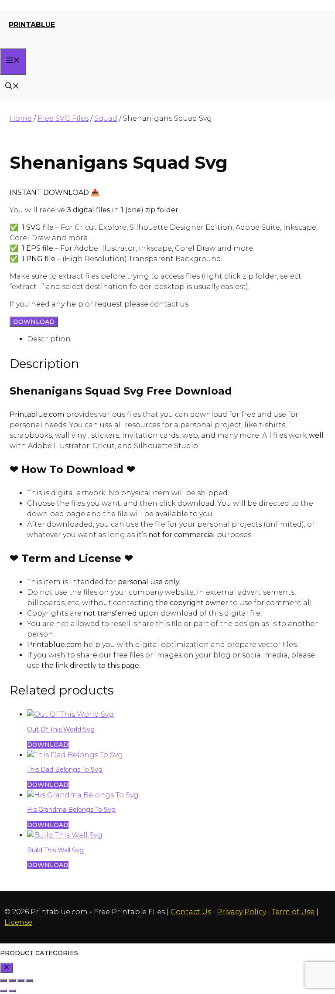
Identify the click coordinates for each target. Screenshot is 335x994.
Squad (105, 118)
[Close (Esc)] (29, 980)
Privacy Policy (241, 912)
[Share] (20, 980)
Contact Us (191, 912)
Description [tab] (49, 339)
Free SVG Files (63, 118)
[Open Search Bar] (12, 87)
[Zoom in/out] (3, 980)
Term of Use (293, 912)
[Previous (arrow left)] (3, 991)
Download (34, 322)
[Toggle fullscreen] (12, 980)
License (18, 922)
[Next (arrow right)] (12, 991)
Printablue (32, 24)
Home (21, 118)
